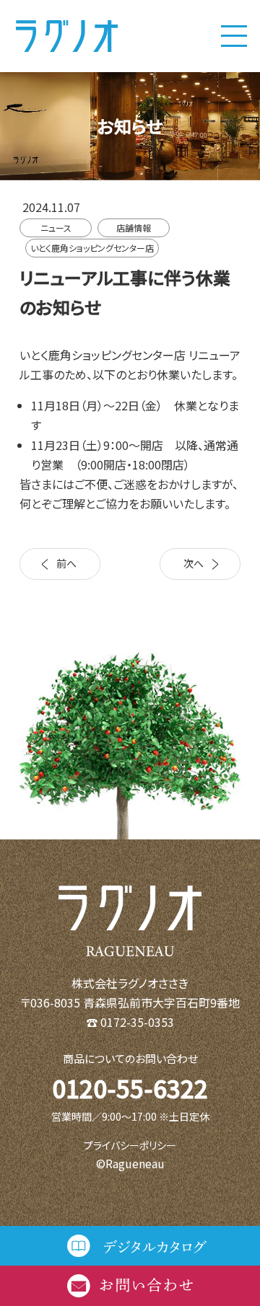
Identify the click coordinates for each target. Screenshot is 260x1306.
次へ (193, 563)
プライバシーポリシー (130, 1145)
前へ (66, 563)
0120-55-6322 (130, 1088)
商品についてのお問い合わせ (130, 1058)
